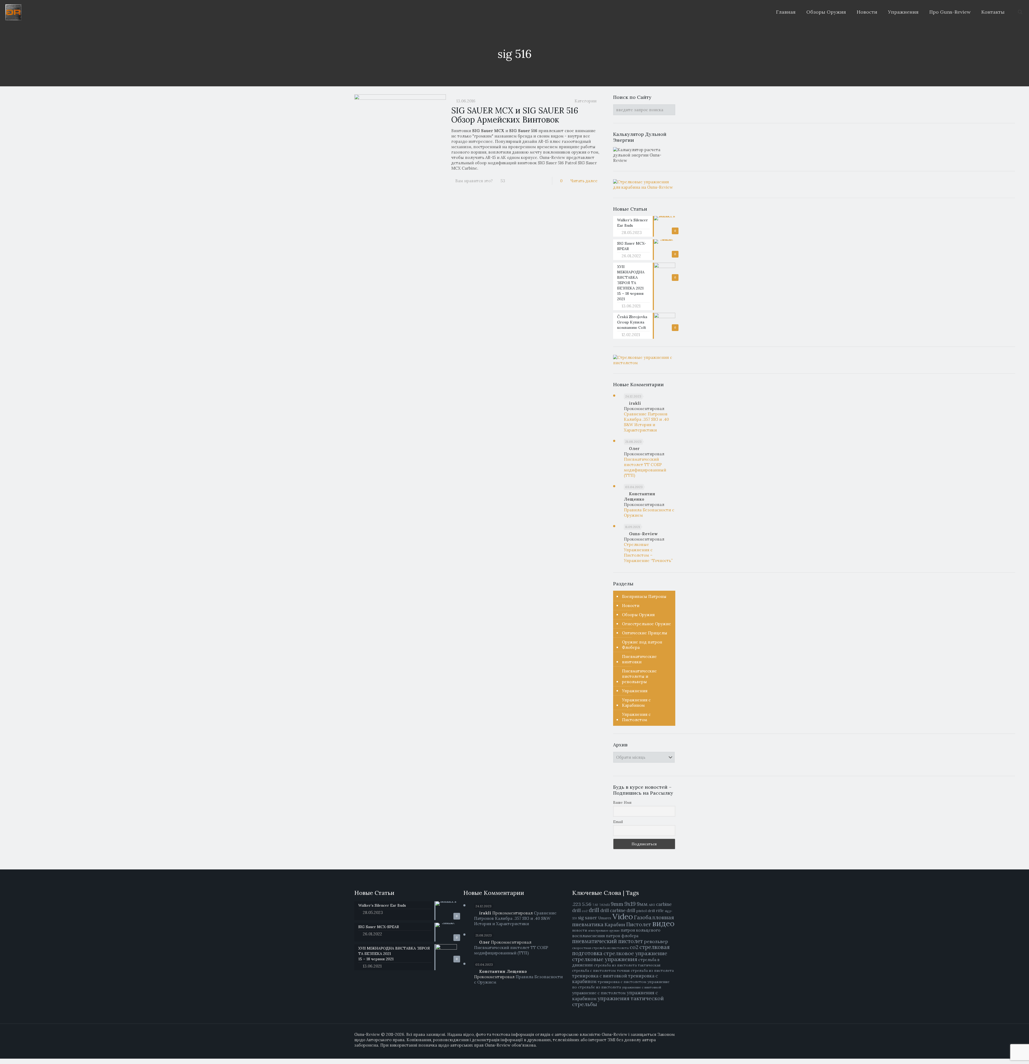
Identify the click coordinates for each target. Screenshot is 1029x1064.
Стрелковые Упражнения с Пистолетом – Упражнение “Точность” (648, 552)
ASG (652, 905)
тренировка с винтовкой (599, 976)
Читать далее (584, 180)
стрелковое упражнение (635, 953)
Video (622, 916)
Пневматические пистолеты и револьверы (639, 676)
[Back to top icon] (1007, 1056)
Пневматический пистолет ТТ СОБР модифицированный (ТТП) (645, 467)
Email (618, 821)
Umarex (604, 918)
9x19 (630, 904)
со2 (634, 947)
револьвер (656, 941)
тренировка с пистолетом (622, 981)
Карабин (615, 924)
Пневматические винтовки (639, 659)
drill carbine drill (617, 910)
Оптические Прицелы (644, 632)
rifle (660, 910)
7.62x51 (604, 905)
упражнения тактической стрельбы (618, 1001)
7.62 (595, 905)
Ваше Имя (622, 802)
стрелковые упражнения (604, 959)
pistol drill (645, 910)
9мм (642, 904)
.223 (576, 904)
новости (579, 930)
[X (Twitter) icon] (656, 1050)
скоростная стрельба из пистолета (600, 948)
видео (663, 923)
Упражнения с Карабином (636, 702)
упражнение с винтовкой (641, 987)
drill (594, 910)
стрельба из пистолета (615, 965)
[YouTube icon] (662, 1050)
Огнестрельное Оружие (646, 623)
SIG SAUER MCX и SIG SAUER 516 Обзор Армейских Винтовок (514, 115)
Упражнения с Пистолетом (636, 717)
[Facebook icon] (650, 1050)
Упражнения (634, 690)
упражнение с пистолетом (599, 992)
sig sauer (587, 918)
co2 (585, 911)
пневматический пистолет (607, 941)
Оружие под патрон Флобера (642, 644)
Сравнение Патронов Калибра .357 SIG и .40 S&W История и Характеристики (646, 422)
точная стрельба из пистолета (645, 970)
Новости (630, 605)
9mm (617, 904)
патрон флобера (622, 935)
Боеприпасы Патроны (644, 596)
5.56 (586, 904)
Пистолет (638, 924)
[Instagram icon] (667, 1050)
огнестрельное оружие (604, 930)
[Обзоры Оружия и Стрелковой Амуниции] (13, 12)
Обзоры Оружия (638, 614)
